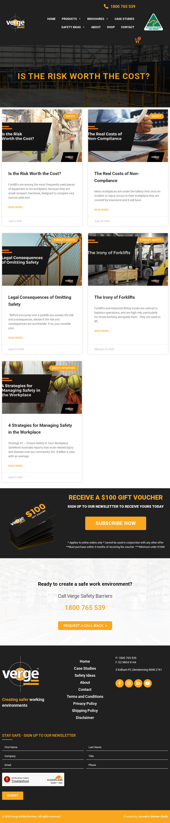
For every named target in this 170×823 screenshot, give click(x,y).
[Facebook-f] (119, 683)
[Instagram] (129, 683)
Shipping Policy (85, 710)
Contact (127, 27)
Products (69, 18)
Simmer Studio (159, 816)
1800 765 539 (85, 608)
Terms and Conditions (85, 696)
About (96, 27)
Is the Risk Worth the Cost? (35, 173)
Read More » (16, 207)
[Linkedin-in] (138, 683)
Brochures (95, 18)
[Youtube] (147, 683)
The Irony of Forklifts (114, 297)
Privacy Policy (85, 703)
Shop (111, 27)
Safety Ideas (71, 27)
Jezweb (142, 816)
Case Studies (124, 18)
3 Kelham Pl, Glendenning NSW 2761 (138, 669)
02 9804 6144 (127, 662)
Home (51, 18)
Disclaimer (85, 717)
